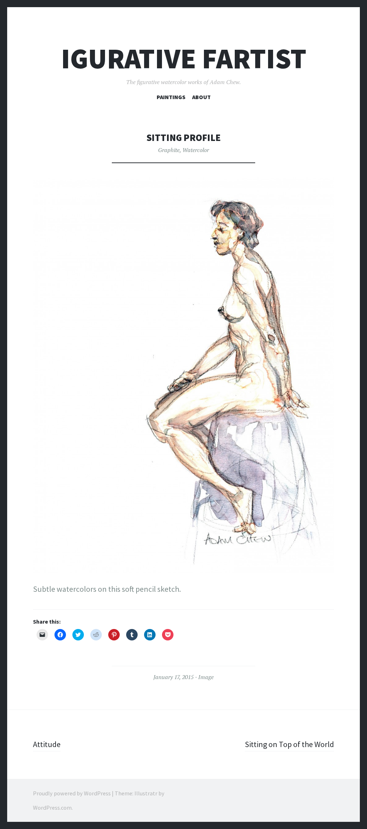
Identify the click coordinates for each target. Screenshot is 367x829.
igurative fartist (183, 58)
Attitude (47, 744)
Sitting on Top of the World (289, 744)
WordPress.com (52, 807)
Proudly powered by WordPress (72, 793)
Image (206, 677)
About (201, 97)
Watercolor (195, 150)
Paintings (171, 97)
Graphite (169, 150)
